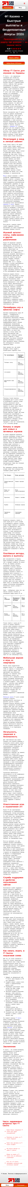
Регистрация (7, 7)
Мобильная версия (8, 697)
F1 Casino (18, 1018)
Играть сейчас (14, 58)
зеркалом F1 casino (8, 204)
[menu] (24, 3)
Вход (20, 7)
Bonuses (10, 1027)
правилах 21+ (13, 126)
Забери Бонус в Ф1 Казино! (14, 63)
